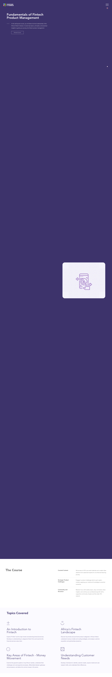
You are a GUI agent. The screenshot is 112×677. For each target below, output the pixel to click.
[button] (107, 4)
